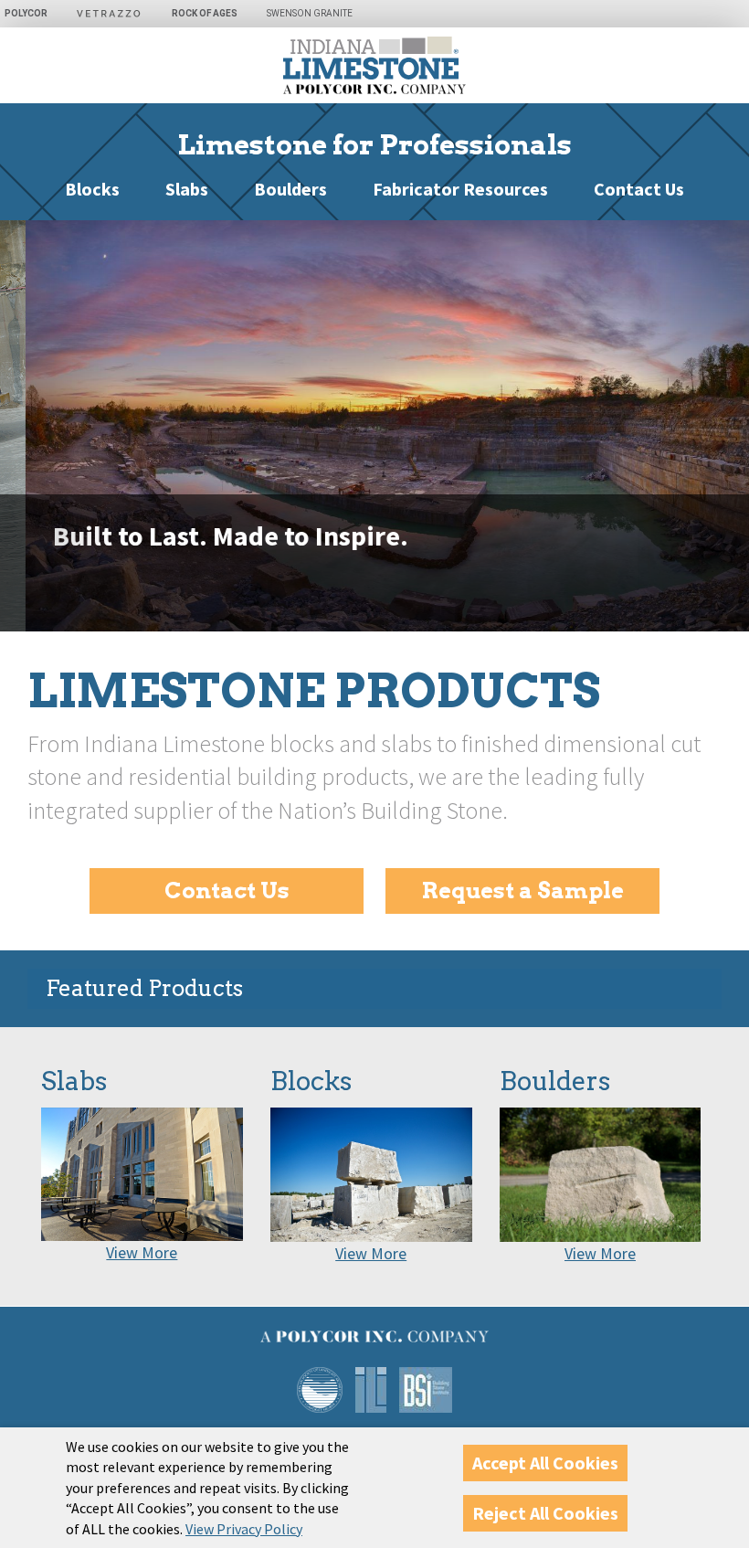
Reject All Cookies (545, 1512)
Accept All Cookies (545, 1462)
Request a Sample (523, 890)
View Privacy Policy (243, 1529)
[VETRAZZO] (119, 14)
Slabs (186, 188)
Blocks (92, 188)
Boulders (290, 188)
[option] (374, 425)
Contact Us (639, 188)
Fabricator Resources (460, 188)
